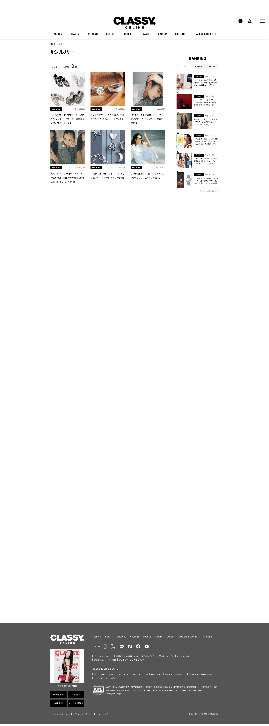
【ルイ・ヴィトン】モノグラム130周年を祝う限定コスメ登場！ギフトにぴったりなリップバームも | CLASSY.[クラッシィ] (206, 102)
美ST (140, 674)
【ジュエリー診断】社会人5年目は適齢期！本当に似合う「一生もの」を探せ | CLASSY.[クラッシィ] (206, 141)
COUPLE (128, 34)
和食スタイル (156, 674)
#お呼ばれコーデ (209, 354)
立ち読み (143, 391)
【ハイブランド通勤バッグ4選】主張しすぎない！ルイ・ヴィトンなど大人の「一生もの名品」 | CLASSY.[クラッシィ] (206, 161)
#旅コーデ (187, 359)
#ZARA (202, 363)
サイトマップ (102, 714)
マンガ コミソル (100, 678)
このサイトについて (61, 714)
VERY (111, 674)
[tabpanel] (134, 293)
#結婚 (196, 359)
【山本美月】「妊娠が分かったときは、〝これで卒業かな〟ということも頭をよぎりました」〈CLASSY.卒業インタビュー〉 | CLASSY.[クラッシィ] (67, 537)
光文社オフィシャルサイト (182, 656)
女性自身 (168, 674)
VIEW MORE (197, 464)
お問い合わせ (162, 656)
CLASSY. (102, 674)
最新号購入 (143, 381)
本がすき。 (114, 678)
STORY (118, 674)
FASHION (57, 34)
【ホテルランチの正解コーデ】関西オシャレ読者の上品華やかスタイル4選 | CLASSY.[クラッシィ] (205, 82)
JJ (95, 674)
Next (216, 318)
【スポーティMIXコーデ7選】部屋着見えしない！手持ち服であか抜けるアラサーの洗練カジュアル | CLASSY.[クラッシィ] (147, 595)
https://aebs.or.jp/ (113, 693)
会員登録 (117, 656)
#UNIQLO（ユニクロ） (187, 363)
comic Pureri (206, 674)
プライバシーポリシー (83, 714)
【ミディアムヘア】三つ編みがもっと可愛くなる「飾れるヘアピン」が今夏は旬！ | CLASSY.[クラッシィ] (108, 595)
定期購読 (143, 401)
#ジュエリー (184, 354)
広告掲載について (131, 656)
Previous (208, 318)
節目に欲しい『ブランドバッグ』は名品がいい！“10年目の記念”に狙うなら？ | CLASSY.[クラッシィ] (67, 478)
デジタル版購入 (143, 411)
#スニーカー (208, 359)
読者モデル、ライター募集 (105, 659)
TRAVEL (145, 34)
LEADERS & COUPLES (205, 34)
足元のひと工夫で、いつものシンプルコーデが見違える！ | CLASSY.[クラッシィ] (205, 122)
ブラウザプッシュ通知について (132, 659)
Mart (134, 674)
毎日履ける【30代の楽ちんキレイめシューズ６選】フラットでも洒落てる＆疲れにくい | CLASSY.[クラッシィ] (67, 595)
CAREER (162, 34)
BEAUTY (75, 34)
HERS (126, 674)
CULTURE (111, 34)
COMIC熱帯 (193, 674)
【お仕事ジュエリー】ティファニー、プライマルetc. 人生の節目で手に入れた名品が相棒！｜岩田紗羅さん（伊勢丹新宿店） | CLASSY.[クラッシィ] (148, 537)
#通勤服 (196, 354)
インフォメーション (102, 656)
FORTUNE (180, 34)
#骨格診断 (213, 363)
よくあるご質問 (148, 656)
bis (147, 674)
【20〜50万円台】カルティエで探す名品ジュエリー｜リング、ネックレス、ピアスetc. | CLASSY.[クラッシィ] (108, 537)
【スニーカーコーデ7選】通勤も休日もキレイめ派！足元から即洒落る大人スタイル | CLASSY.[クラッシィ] (148, 479)
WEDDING (93, 34)
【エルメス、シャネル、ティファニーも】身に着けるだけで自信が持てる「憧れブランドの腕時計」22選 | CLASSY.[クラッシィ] (206, 180)
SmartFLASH (180, 674)
